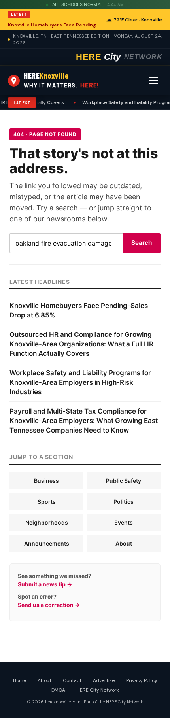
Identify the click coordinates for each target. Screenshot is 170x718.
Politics (123, 501)
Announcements (46, 543)
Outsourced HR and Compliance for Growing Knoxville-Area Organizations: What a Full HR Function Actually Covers (81, 344)
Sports (47, 501)
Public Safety (123, 480)
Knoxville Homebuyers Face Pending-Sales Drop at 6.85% (55, 25)
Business (46, 480)
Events (123, 522)
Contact (72, 680)
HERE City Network (98, 690)
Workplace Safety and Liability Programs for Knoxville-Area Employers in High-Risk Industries (80, 382)
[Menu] (153, 81)
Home (19, 680)
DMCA (58, 690)
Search (141, 242)
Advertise (104, 680)
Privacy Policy (141, 680)
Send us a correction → (49, 604)
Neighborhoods (46, 522)
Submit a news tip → (45, 584)
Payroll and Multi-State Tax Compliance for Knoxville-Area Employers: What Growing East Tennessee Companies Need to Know (83, 420)
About (123, 543)
